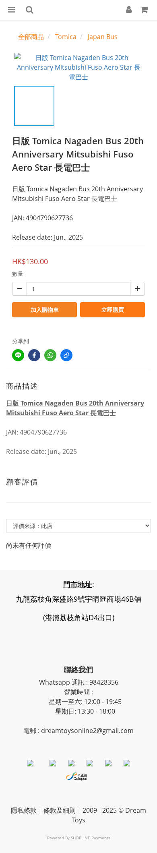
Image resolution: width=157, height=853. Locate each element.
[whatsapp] (50, 355)
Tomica (65, 36)
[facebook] (34, 355)
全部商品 (31, 36)
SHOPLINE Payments (90, 838)
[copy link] (66, 355)
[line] (18, 355)
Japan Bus (103, 36)
